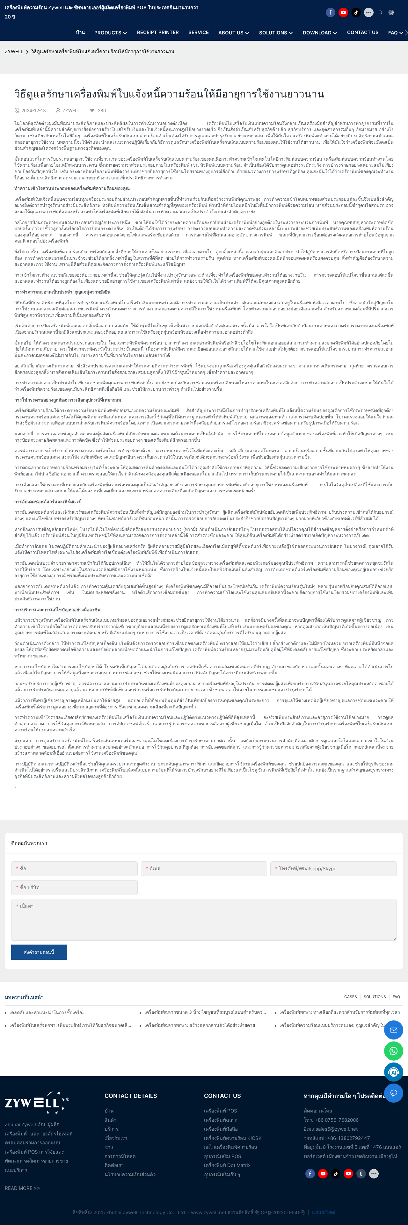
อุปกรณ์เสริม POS (222, 1156)
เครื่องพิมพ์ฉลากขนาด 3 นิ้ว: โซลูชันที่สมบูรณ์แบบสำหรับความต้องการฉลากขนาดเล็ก (206, 1012)
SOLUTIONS (375, 996)
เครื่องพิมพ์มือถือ (221, 1129)
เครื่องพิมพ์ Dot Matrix (227, 1165)
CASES (350, 996)
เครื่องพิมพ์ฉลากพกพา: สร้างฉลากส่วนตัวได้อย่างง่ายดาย (199, 1025)
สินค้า (110, 1120)
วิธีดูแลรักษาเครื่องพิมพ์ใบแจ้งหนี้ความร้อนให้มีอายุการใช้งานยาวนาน (102, 51)
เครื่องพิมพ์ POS (220, 1111)
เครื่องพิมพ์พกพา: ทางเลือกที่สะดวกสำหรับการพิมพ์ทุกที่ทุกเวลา (340, 1012)
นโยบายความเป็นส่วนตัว (130, 1174)
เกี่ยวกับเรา (116, 1138)
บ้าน (109, 1111)
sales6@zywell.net (337, 1129)
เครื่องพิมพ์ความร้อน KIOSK (233, 1138)
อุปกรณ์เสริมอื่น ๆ (222, 1174)
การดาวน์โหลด (120, 1156)
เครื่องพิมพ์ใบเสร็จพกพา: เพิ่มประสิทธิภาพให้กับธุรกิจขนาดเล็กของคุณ (71, 1025)
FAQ (396, 996)
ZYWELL (14, 51)
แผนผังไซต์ (323, 1212)
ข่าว (109, 1147)
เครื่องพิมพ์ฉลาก (220, 1120)
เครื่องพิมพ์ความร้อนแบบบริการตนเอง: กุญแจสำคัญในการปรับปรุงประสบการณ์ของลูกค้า (341, 1025)
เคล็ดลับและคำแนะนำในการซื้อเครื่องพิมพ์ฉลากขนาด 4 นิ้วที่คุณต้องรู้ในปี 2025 (48, 1012)
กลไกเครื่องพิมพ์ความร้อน (230, 1147)
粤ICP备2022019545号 (281, 1212)
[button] (406, 33)
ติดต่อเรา (114, 1165)
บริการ (111, 1129)
